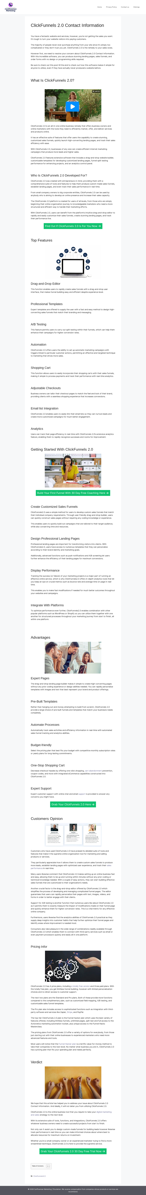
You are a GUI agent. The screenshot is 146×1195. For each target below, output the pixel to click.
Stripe (69, 1012)
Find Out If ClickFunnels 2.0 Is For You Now (71, 226)
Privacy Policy (111, 7)
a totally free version (80, 986)
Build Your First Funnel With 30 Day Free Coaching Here (71, 492)
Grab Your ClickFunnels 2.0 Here (71, 804)
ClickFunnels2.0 (39, 1176)
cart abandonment (93, 771)
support (82, 794)
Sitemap (136, 7)
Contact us (125, 7)
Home (99, 7)
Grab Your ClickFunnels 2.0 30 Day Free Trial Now (71, 1151)
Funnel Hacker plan (67, 1044)
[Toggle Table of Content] (47, 1166)
